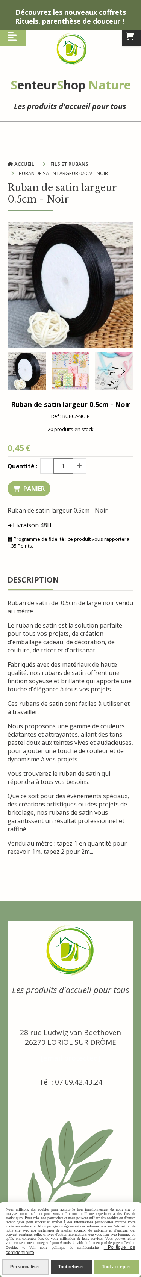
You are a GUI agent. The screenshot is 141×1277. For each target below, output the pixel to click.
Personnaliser (25, 1266)
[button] (123, 371)
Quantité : (22, 466)
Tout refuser (71, 1266)
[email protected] (70, 1058)
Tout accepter (116, 1266)
